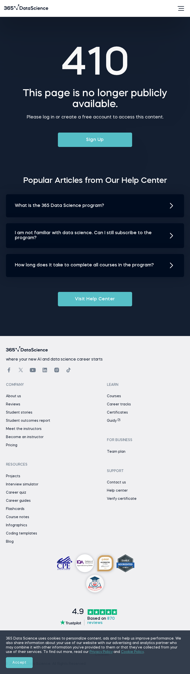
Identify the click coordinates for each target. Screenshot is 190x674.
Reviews (13, 404)
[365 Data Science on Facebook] (9, 370)
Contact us (116, 482)
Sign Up (95, 140)
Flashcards (15, 509)
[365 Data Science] (11, 8)
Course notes (17, 517)
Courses (114, 396)
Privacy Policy (101, 652)
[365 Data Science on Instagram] (57, 370)
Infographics (16, 525)
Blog (10, 541)
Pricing (11, 445)
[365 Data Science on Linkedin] (45, 370)
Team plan (116, 451)
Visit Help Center (95, 299)
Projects (13, 476)
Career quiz (16, 492)
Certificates (117, 412)
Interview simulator (22, 484)
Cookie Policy (132, 652)
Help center (117, 490)
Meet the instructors (24, 429)
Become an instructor (25, 437)
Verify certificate (122, 499)
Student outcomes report (28, 420)
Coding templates (21, 533)
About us (13, 396)
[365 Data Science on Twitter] (21, 370)
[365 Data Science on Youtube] (33, 370)
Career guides (18, 501)
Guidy (112, 420)
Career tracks (119, 404)
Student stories (19, 412)
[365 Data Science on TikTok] (68, 370)
